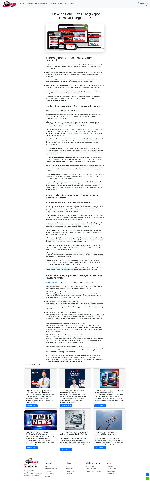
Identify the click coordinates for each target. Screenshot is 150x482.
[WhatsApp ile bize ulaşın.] (147, 478)
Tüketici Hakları (90, 466)
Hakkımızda (48, 471)
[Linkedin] (36, 466)
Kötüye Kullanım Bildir (51, 468)
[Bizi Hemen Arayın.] (147, 474)
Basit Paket (68, 466)
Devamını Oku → (32, 406)
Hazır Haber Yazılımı (52, 282)
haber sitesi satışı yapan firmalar (59, 268)
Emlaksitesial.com (111, 468)
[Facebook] (25, 466)
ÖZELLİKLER (53, 4)
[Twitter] (32, 466)
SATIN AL (60, 4)
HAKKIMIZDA (30, 4)
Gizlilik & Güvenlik (91, 468)
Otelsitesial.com (111, 471)
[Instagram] (29, 466)
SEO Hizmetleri (111, 466)
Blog (46, 466)
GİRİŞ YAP (143, 4)
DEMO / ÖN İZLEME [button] (41, 4)
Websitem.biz (110, 473)
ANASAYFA (21, 4)
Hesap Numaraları (50, 473)
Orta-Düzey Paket (70, 471)
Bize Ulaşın (48, 476)
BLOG (66, 4)
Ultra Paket (69, 473)
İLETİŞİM (72, 4)
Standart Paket (69, 468)
